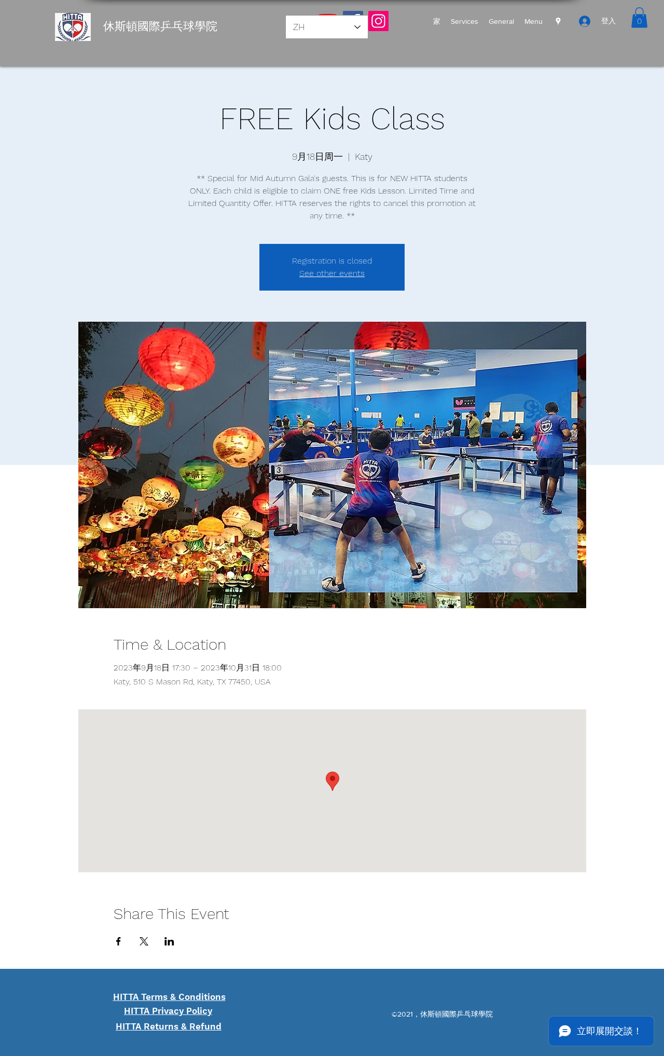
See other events (332, 273)
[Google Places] (558, 21)
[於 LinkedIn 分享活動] (169, 941)
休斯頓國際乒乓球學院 (160, 26)
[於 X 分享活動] (144, 941)
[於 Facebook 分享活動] (118, 941)
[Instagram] (378, 21)
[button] (639, 17)
